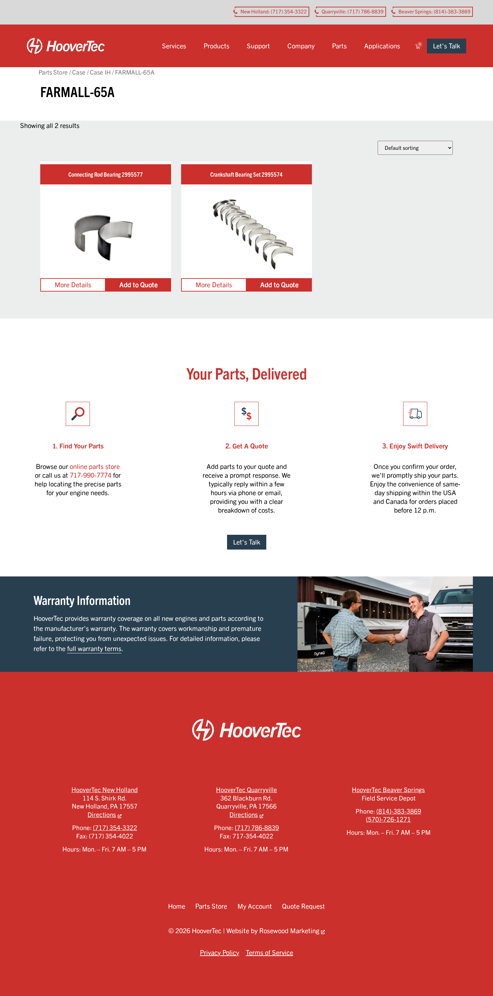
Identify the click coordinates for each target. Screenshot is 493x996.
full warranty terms (94, 648)
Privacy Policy (219, 952)
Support (258, 45)
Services (174, 45)
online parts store (95, 466)
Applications (382, 45)
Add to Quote (138, 284)
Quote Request (303, 906)
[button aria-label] (272, 12)
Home (176, 906)
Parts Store (53, 72)
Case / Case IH (91, 72)
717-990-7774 (90, 475)
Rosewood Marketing (289, 930)
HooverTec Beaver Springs (388, 789)
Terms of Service (269, 952)
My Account (254, 906)
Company (301, 45)
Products (216, 45)
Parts (339, 45)
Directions (102, 814)
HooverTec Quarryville (246, 789)
